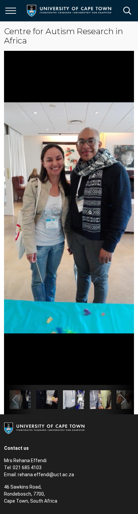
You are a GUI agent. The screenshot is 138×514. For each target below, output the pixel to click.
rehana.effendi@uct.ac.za (46, 474)
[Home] (44, 427)
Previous (18, 399)
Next (119, 399)
